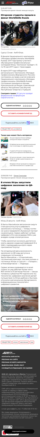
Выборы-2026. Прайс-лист (13, 365)
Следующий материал (19, 431)
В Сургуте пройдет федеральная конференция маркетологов (17, 96)
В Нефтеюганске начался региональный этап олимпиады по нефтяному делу (23, 145)
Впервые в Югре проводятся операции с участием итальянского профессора (23, 164)
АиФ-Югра (17, 217)
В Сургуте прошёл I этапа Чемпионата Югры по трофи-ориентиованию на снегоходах (22, 159)
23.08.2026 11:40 (6, 176)
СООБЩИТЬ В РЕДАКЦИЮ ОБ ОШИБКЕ (17, 368)
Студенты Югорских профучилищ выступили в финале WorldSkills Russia (22, 151)
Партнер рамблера (19, 427)
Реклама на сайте (10, 359)
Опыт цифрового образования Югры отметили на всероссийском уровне (20, 298)
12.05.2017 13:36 (6, 8)
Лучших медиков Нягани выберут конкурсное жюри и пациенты (20, 138)
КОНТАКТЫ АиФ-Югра (11, 356)
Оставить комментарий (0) (20, 113)
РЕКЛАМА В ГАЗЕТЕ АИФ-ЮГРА (14, 362)
